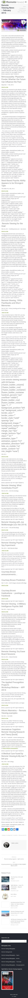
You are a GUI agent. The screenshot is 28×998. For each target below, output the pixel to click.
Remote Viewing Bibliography (8, 948)
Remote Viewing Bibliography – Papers (10, 955)
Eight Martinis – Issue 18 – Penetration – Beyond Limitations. (17, 886)
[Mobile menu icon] (26, 2)
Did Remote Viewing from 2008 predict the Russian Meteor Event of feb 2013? (18, 921)
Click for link (4, 87)
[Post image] (5, 879)
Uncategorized (6, 20)
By (16, 835)
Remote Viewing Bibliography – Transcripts (11, 961)
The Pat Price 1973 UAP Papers (17, 877)
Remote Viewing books (6, 952)
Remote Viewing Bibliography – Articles (10, 958)
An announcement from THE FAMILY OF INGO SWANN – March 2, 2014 (18, 904)
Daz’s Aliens (14, 894)
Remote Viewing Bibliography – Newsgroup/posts (12, 965)
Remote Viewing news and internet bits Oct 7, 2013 (17, 912)
